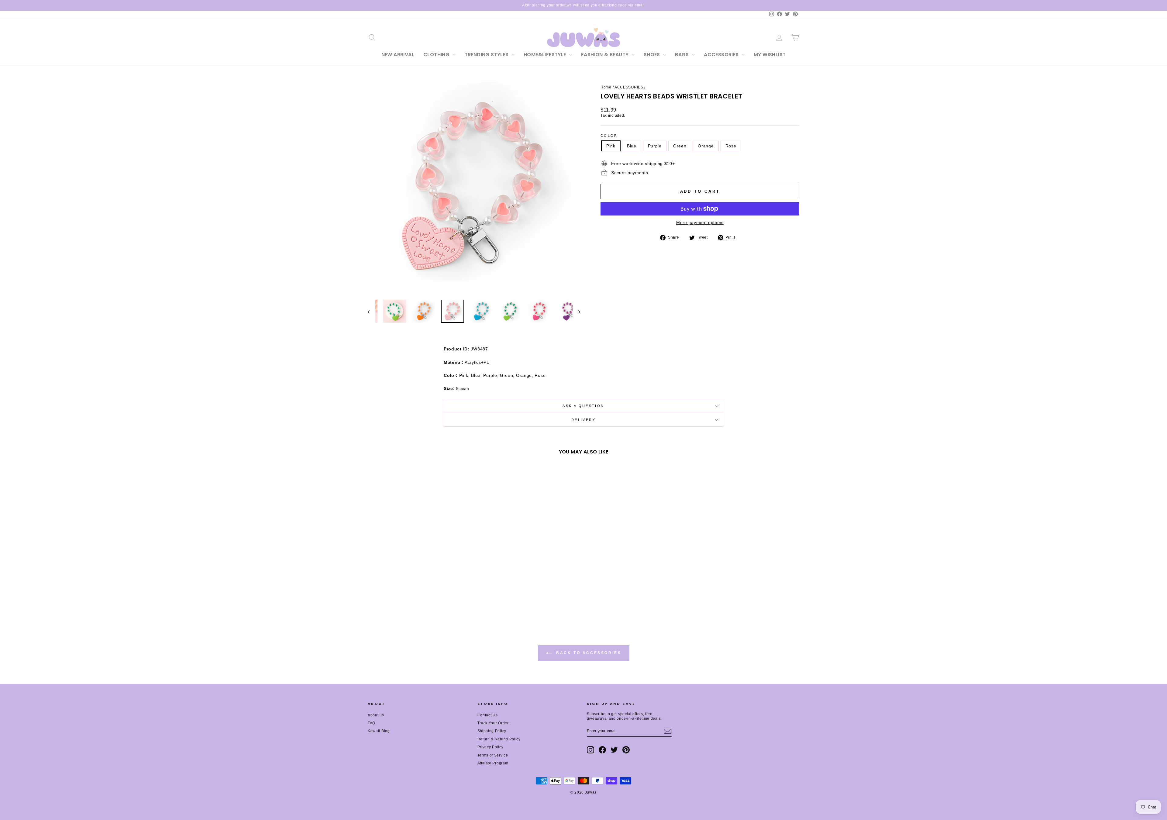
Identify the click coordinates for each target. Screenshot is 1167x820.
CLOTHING (437, 54)
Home (606, 87)
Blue (631, 145)
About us (376, 715)
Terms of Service (492, 755)
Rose (730, 145)
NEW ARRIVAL (397, 54)
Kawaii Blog (379, 731)
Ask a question (583, 406)
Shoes (652, 54)
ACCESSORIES (722, 54)
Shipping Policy (492, 731)
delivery (583, 420)
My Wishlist (770, 54)
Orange (706, 145)
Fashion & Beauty (605, 54)
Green (680, 145)
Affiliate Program (492, 763)
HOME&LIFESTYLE (545, 54)
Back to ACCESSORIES (587, 653)
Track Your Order (493, 723)
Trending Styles (487, 54)
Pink (610, 145)
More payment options (700, 222)
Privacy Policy (490, 747)
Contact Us (487, 715)
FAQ (371, 723)
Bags (682, 54)
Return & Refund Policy (499, 739)
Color (609, 135)
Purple (655, 145)
